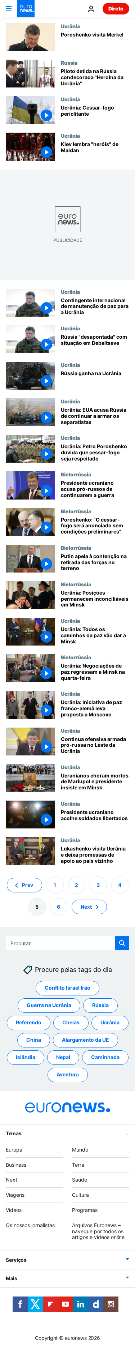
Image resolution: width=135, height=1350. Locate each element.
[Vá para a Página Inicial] (26, 8)
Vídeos (14, 1210)
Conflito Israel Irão (67, 988)
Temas (14, 1133)
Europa (14, 1150)
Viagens (15, 1195)
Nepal (63, 1057)
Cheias (71, 1023)
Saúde (79, 1180)
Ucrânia (70, 26)
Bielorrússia (76, 474)
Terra (78, 1165)
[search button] (122, 943)
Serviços (16, 1260)
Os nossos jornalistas (30, 1225)
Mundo (80, 1150)
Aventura (68, 1075)
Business (16, 1165)
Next (86, 907)
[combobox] (67, 943)
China (33, 1040)
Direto (115, 8)
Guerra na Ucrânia (49, 1005)
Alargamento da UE (85, 1040)
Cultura (80, 1195)
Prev (27, 885)
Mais (11, 1278)
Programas (85, 1210)
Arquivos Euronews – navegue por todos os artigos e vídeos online (98, 1231)
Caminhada (105, 1057)
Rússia (69, 62)
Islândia (25, 1057)
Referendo (28, 1023)
